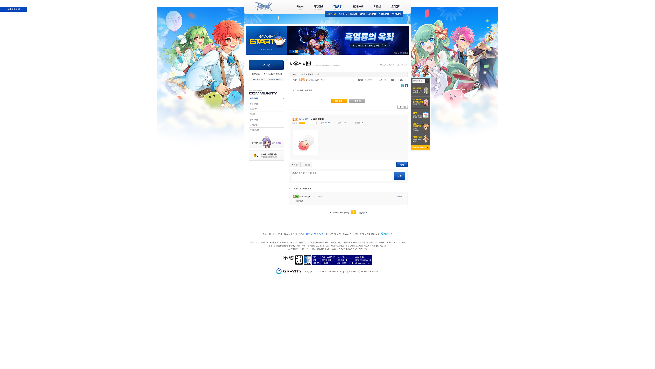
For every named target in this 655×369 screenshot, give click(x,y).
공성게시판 (343, 14)
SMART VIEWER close (421, 148)
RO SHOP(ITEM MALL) (358, 7)
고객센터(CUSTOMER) (396, 7)
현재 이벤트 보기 (306, 51)
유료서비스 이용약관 (294, 234)
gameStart (266, 37)
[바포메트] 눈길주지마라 (315, 80)
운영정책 (364, 234)
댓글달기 (400, 196)
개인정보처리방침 (315, 234)
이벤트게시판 (384, 14)
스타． (310, 196)
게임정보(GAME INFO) (319, 7)
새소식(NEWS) (300, 7)
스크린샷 (354, 14)
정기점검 (375, 234)
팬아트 (363, 14)
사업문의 (388, 234)
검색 (427, 81)
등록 (400, 176)
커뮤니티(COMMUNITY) (338, 7)
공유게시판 (372, 14)
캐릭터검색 (266, 130)
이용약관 (277, 234)
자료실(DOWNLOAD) (377, 7)
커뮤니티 (391, 65)
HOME (382, 65)
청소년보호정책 (333, 234)
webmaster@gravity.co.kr (288, 245)
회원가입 (256, 74)
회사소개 (267, 234)
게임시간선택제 (350, 234)
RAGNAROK (263, 7)
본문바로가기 (6, 1)
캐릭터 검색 (397, 14)
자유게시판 (331, 14)
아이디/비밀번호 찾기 (273, 74)
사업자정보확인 (337, 245)
